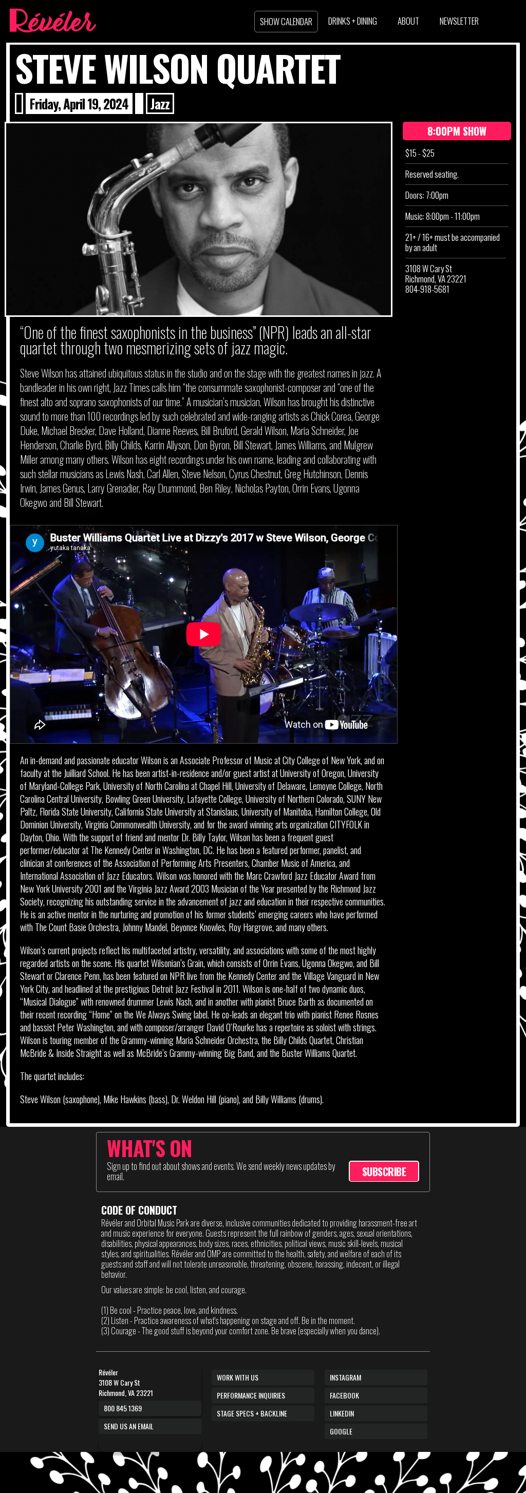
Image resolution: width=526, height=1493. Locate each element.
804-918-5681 (427, 288)
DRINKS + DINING (352, 20)
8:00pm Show (456, 131)
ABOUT (408, 20)
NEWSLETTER (459, 20)
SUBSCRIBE (384, 1171)
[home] (52, 20)
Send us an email (129, 1426)
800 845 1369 (123, 1408)
